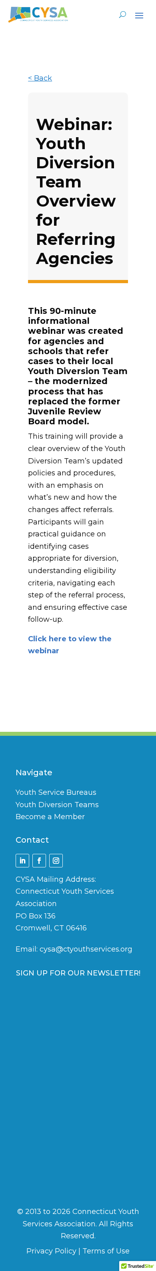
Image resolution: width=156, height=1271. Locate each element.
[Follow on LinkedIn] (22, 860)
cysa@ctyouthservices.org (86, 949)
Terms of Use (106, 1251)
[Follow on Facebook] (39, 860)
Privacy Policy (51, 1251)
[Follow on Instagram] (56, 860)
